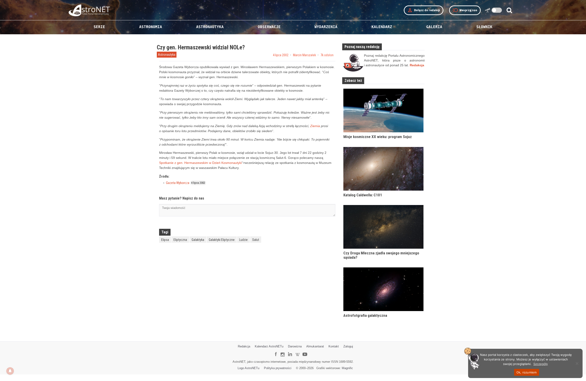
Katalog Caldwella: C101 (362, 195)
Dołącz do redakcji (423, 10)
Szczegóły (540, 364)
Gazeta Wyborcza (177, 183)
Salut (255, 240)
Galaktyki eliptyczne (222, 240)
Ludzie (243, 240)
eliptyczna (180, 240)
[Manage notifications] (10, 371)
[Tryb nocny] (497, 10)
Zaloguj (348, 346)
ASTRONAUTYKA (210, 27)
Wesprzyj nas (465, 10)
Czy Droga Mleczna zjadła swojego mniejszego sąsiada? (381, 255)
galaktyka (198, 240)
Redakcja (244, 346)
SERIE (99, 27)
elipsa (165, 240)
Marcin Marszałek (304, 55)
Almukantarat (315, 346)
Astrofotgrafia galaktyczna (365, 315)
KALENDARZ (382, 27)
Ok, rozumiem (526, 372)
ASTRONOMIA (150, 27)
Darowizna (295, 346)
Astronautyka (166, 54)
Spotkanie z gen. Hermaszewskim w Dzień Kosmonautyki (200, 163)
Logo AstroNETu (248, 368)
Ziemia (315, 126)
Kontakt (333, 346)
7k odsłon (327, 55)
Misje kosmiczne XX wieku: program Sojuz (377, 136)
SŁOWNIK (484, 27)
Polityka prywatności (277, 368)
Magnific (347, 368)
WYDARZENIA (326, 27)
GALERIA (434, 27)
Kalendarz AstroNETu (269, 346)
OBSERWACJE (269, 27)
